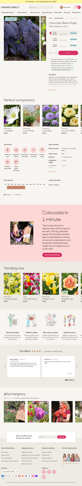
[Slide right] (43, 38)
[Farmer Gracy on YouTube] (44, 477)
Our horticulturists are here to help (70, 464)
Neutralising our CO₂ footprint (10, 461)
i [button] (72, 63)
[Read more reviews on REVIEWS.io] (70, 380)
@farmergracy (10, 398)
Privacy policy (46, 455)
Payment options (47, 452)
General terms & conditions (50, 461)
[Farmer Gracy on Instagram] (54, 472)
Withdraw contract (27, 464)
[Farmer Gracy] (10, 7)
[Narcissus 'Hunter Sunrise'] (12, 284)
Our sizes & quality (6, 458)
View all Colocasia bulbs (52, 255)
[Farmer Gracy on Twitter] (49, 472)
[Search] (31, 7)
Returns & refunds (27, 461)
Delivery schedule (54, 185)
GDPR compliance (47, 458)
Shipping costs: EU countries (30, 458)
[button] (5, 366)
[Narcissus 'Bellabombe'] (70, 284)
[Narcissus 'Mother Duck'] (50, 284)
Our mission (4, 452)
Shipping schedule (27, 452)
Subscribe (61, 437)
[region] (41, 366)
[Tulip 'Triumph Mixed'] (31, 284)
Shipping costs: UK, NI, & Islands (31, 455)
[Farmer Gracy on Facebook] (44, 472)
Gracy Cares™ (5, 455)
